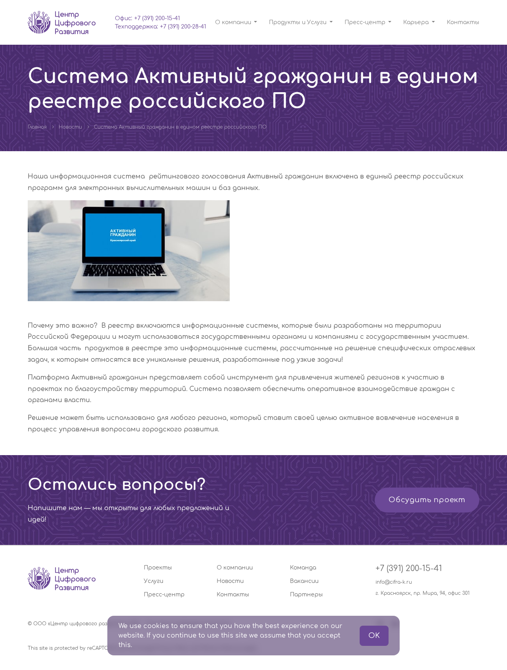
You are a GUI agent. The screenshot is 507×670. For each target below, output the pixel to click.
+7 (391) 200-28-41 (183, 27)
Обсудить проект (427, 500)
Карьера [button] (416, 22)
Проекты (158, 568)
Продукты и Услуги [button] (298, 22)
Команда (303, 568)
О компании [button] (234, 22)
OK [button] (374, 636)
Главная (37, 127)
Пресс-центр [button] (366, 22)
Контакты (463, 22)
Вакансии (304, 581)
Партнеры (306, 595)
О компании (235, 568)
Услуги (153, 581)
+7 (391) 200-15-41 (157, 18)
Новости (70, 127)
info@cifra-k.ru (393, 582)
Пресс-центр (164, 595)
